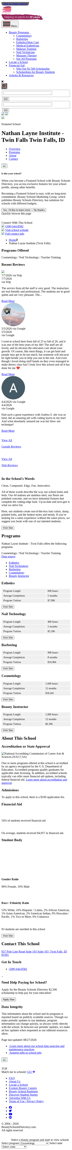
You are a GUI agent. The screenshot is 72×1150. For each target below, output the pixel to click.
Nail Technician (25, 52)
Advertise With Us (19, 1098)
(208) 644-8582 (14, 226)
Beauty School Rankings (23, 1091)
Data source (8, 556)
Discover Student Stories (23, 1094)
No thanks (39, 210)
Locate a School (18, 62)
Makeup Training (26, 48)
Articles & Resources (21, 75)
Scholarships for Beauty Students (35, 72)
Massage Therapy (26, 55)
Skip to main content (15, 3)
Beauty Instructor (19, 575)
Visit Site (8, 527)
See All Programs (26, 58)
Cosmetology (24, 35)
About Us (14, 1081)
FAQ (12, 1078)
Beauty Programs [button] (19, 32)
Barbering (22, 39)
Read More (8, 301)
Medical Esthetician (27, 45)
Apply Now (8, 999)
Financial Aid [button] (17, 65)
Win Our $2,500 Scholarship (33, 68)
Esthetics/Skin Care (27, 42)
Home (12, 239)
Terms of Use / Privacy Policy (26, 1101)
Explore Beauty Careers (23, 1088)
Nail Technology (18, 566)
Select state (55, 1143)
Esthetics (14, 562)
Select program (10, 1143)
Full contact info (14, 233)
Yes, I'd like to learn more (16, 210)
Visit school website (16, 230)
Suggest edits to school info (25, 1052)
